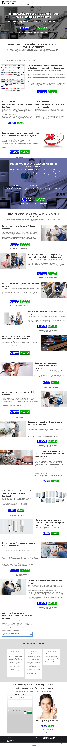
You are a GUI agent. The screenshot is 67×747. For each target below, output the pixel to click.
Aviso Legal (9, 737)
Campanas (43, 3)
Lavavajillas (30, 3)
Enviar (29, 712)
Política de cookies (10, 740)
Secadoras (34, 3)
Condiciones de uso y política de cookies (57, 743)
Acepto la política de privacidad (14, 710)
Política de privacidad (11, 738)
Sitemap (8, 741)
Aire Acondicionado (21, 4)
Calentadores (58, 3)
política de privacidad (23, 718)
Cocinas (39, 3)
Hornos (47, 3)
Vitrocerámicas (52, 3)
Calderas (27, 4)
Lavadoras (20, 3)
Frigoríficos (25, 3)
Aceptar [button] (33, 745)
